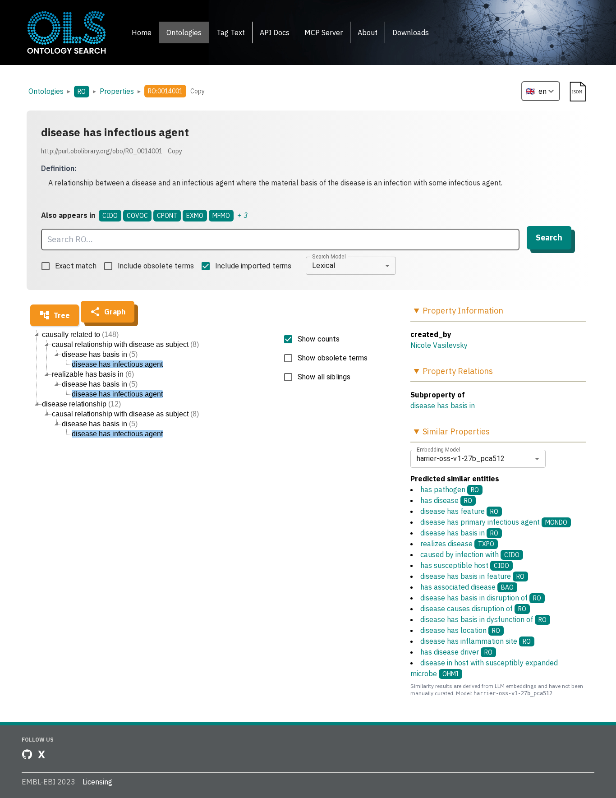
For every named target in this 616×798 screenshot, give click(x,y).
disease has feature (459, 511)
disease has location (460, 630)
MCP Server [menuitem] (323, 32)
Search (549, 237)
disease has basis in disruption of (480, 597)
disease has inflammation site (475, 641)
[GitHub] (27, 754)
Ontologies (46, 91)
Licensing (97, 781)
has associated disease (467, 586)
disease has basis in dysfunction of (483, 619)
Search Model (329, 256)
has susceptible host (464, 565)
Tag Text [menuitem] (230, 32)
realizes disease (457, 543)
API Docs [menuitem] (275, 32)
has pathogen (449, 489)
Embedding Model (438, 449)
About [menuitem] (367, 32)
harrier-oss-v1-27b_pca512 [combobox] (461, 458)
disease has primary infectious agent (493, 521)
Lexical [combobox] (323, 265)
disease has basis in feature (472, 576)
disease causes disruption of (473, 608)
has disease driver (456, 651)
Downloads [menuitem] (410, 32)
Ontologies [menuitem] (184, 32)
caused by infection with (469, 554)
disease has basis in (442, 405)
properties (117, 91)
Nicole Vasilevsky (439, 345)
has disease (446, 500)
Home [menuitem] (142, 32)
